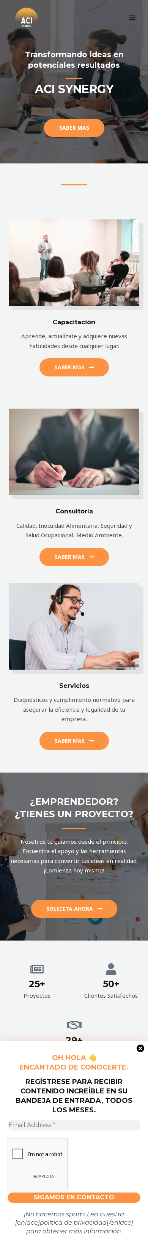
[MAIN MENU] (132, 18)
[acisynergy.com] (27, 18)
